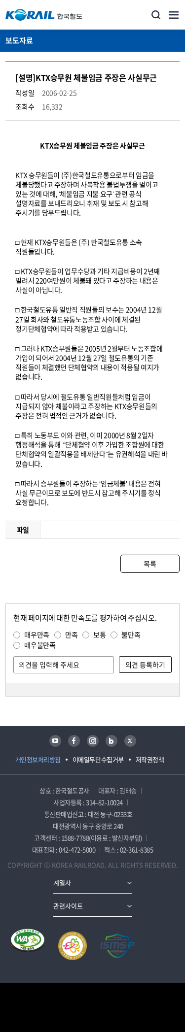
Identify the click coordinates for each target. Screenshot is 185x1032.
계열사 (62, 882)
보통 (99, 634)
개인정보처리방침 (38, 759)
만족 (71, 634)
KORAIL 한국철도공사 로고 (43, 15)
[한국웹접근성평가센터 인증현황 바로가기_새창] (27, 946)
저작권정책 (150, 759)
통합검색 (155, 14)
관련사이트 (68, 905)
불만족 (130, 634)
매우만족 (36, 634)
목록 (150, 563)
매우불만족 (39, 645)
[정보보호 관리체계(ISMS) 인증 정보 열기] (117, 946)
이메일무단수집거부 (98, 759)
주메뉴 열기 (174, 14)
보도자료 (19, 40)
